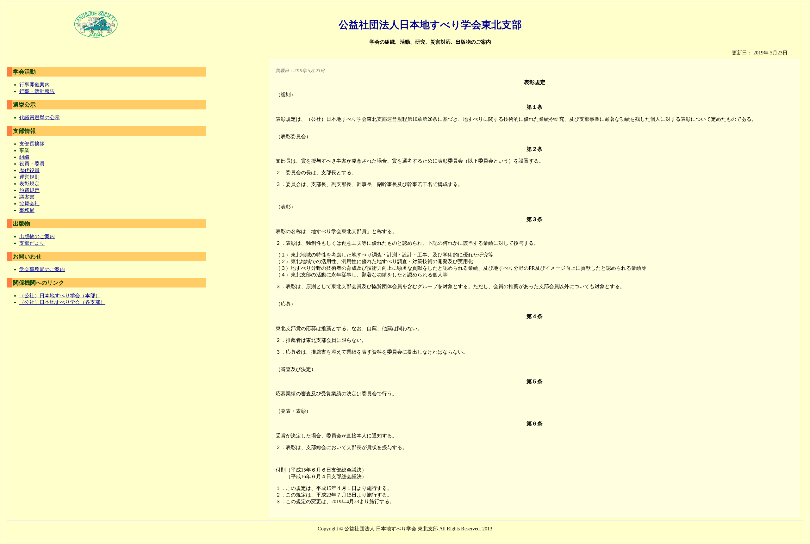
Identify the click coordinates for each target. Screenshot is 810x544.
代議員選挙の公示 (39, 117)
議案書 (26, 197)
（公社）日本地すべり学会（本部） (59, 295)
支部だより (32, 243)
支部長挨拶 (32, 143)
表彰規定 (29, 183)
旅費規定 (29, 190)
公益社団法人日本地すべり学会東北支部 (430, 24)
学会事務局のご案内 (42, 269)
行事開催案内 (34, 84)
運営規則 (29, 177)
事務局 (26, 210)
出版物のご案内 (37, 236)
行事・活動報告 (37, 91)
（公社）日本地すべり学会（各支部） (62, 302)
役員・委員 (32, 163)
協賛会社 (29, 203)
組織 (24, 157)
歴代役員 (29, 170)
